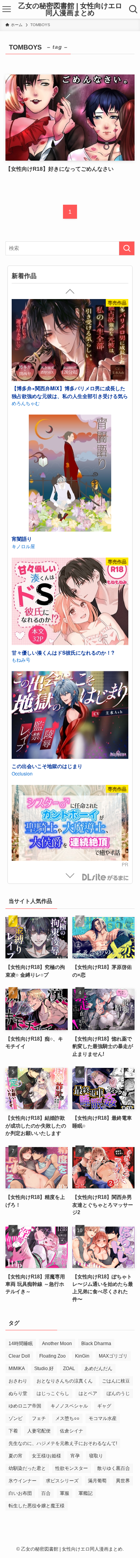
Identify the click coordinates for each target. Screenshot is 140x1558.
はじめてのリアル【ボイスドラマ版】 (55, 749)
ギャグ (104, 1406)
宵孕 (75, 1456)
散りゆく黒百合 (113, 1468)
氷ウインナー (23, 1481)
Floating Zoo (52, 1356)
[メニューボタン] (6, 9)
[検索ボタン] (133, 9)
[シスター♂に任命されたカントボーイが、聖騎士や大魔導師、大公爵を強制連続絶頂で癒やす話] (70, 343)
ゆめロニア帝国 (25, 1406)
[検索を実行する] (127, 248)
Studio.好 (44, 1368)
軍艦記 (86, 1493)
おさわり (18, 1381)
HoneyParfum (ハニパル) (38, 643)
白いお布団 (20, 1493)
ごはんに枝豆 (116, 1381)
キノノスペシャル (69, 1406)
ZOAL (69, 1368)
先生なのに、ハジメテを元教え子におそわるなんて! (63, 1443)
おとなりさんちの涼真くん (65, 1381)
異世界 (123, 1481)
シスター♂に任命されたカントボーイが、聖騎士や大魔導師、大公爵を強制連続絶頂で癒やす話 (69, 397)
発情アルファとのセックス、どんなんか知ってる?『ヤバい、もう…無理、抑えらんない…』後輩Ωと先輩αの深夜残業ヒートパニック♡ (69, 636)
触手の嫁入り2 (28, 515)
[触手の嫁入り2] (70, 464)
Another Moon (57, 1343)
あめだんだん (98, 1368)
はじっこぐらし (53, 1393)
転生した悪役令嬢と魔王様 (37, 1505)
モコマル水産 (103, 1418)
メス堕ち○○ (67, 1418)
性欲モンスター (71, 1468)
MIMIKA (17, 1368)
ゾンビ (16, 1418)
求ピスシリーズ (62, 1481)
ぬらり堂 (18, 1393)
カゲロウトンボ (28, 522)
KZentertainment (29, 757)
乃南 (16, 408)
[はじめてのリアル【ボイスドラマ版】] (70, 699)
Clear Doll (19, 1356)
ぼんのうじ (118, 1393)
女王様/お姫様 (46, 1456)
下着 (13, 1431)
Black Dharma (96, 1343)
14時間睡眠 (21, 1343)
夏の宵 (16, 1456)
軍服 (64, 1493)
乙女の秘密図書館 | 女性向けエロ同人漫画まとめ (70, 9)
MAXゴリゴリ (113, 1356)
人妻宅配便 (39, 1431)
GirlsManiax (105, 877)
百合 (46, 1493)
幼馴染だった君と (27, 1468)
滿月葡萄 (97, 1481)
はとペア (88, 1393)
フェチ (39, 1418)
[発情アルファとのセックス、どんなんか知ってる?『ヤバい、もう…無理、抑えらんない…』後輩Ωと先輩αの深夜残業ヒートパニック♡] (70, 578)
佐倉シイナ (71, 1431)
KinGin (82, 1356)
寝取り (96, 1456)
